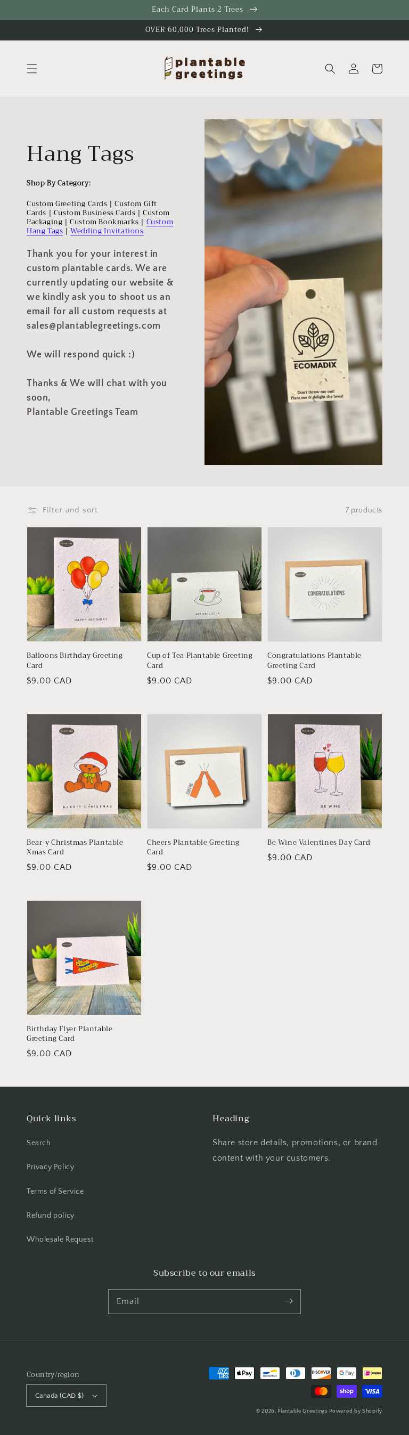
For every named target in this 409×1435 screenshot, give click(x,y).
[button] (32, 68)
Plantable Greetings (302, 1411)
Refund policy (51, 1215)
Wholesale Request (60, 1239)
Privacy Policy (50, 1167)
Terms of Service (55, 1191)
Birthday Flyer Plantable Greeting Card (69, 1033)
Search (39, 1143)
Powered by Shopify (355, 1411)
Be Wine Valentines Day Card (318, 842)
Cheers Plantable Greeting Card (193, 847)
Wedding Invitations (106, 231)
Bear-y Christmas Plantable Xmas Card (75, 847)
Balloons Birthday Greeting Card (75, 660)
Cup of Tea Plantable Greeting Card (199, 660)
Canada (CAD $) (59, 1395)
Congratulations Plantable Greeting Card (314, 660)
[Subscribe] (288, 1301)
